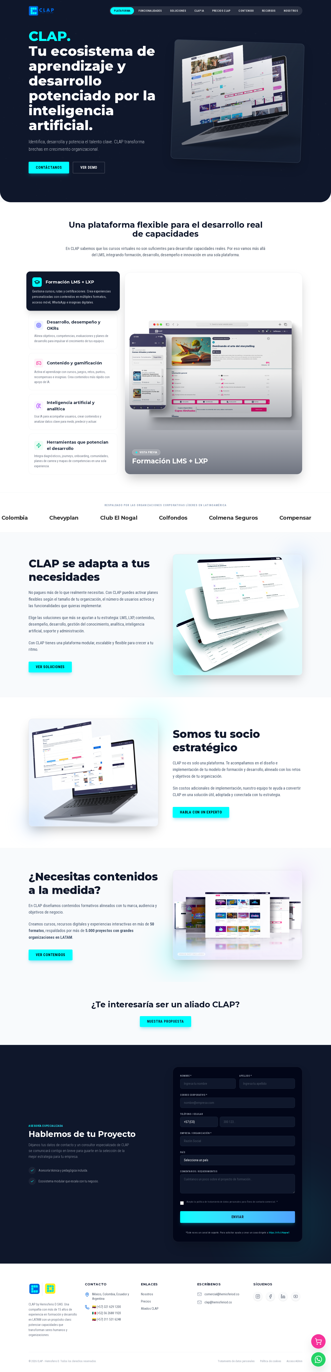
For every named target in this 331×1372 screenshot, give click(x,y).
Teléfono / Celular (191, 1114)
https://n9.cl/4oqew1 (279, 1232)
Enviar (237, 1217)
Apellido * (245, 1076)
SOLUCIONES (178, 10)
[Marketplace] (318, 1341)
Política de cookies (270, 1361)
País (182, 1152)
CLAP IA (199, 10)
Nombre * (185, 1076)
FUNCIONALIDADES (150, 10)
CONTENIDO (246, 10)
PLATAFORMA (122, 10)
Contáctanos (49, 167)
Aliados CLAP (150, 1308)
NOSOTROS (291, 10)
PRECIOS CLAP (221, 10)
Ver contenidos (50, 955)
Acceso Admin (294, 1361)
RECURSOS (268, 10)
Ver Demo (88, 167)
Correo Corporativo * (193, 1095)
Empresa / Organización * (195, 1133)
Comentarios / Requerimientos (198, 1171)
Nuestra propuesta (165, 1021)
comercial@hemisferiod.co (221, 1294)
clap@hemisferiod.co (218, 1302)
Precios (146, 1301)
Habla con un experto (201, 812)
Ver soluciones (50, 667)
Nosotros (147, 1294)
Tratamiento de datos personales (236, 1361)
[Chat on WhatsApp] (318, 1359)
